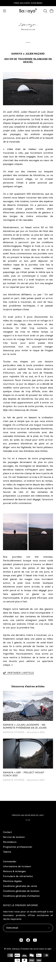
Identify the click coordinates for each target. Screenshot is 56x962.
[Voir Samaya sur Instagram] (21, 940)
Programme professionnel (17, 846)
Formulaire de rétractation (18, 876)
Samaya (15, 949)
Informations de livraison (17, 866)
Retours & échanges (14, 871)
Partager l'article (20, 672)
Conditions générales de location (21, 890)
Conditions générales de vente (20, 885)
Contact (7, 832)
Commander (9, 861)
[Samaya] (28, 10)
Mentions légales (12, 881)
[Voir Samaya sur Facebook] (28, 940)
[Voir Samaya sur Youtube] (35, 940)
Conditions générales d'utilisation (21, 895)
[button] (45, 11)
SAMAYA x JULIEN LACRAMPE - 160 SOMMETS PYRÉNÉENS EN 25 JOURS (24, 726)
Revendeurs (9, 841)
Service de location (14, 836)
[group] (28, 3)
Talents (7, 851)
